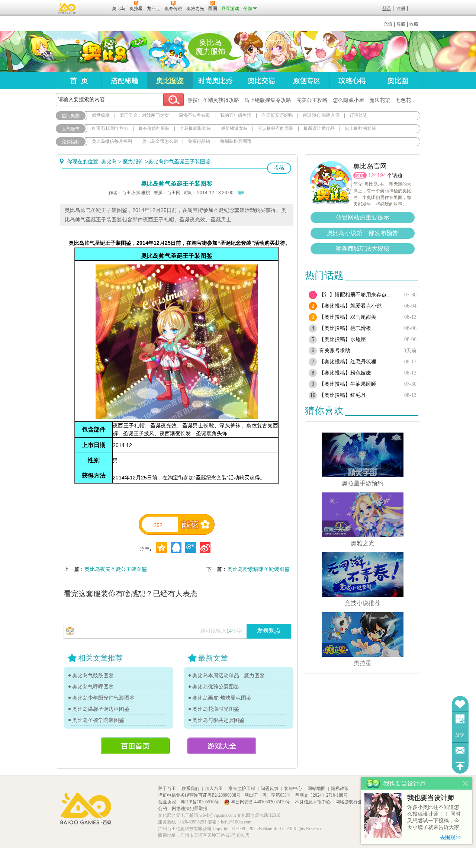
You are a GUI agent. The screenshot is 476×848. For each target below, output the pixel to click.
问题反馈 (460, 750)
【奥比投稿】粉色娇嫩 (345, 373)
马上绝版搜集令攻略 (267, 100)
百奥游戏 (67, 8)
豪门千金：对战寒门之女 (144, 115)
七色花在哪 (408, 100)
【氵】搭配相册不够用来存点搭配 (358, 295)
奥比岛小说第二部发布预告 (362, 233)
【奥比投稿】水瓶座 (342, 339)
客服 (400, 24)
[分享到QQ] (161, 547)
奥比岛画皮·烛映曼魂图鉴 (221, 698)
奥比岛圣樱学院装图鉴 (98, 720)
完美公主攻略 (312, 100)
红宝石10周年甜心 (110, 128)
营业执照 (167, 801)
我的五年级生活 (235, 115)
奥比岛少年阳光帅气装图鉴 (103, 698)
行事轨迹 (358, 115)
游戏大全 (221, 746)
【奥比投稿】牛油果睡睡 (347, 384)
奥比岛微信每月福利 (112, 141)
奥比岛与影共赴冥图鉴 (218, 720)
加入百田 (214, 788)
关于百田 (167, 788)
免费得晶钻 (199, 141)
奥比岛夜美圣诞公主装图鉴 (115, 569)
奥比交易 (261, 80)
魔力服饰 (133, 161)
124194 (377, 175)
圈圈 (360, 175)
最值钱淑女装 (234, 128)
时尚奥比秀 (215, 80)
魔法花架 (379, 100)
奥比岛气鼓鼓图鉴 (93, 675)
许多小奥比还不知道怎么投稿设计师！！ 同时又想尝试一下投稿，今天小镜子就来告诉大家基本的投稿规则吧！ (434, 817)
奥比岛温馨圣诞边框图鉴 (100, 709)
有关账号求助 (334, 350)
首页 (79, 80)
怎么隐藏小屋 (348, 100)
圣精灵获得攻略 (221, 100)
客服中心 (293, 788)
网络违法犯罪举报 (190, 808)
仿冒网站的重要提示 (362, 217)
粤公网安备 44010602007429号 (260, 801)
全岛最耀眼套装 (195, 128)
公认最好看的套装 (275, 128)
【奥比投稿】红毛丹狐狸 (347, 361)
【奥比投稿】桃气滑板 (345, 328)
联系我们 (190, 788)
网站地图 (316, 788)
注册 (400, 8)
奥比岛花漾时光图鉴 (215, 709)
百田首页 (135, 746)
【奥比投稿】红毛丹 (342, 395)
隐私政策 (340, 788)
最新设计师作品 (319, 128)
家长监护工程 (241, 788)
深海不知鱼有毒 (194, 115)
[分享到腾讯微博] (190, 547)
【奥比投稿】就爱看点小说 (350, 306)
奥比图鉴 (170, 80)
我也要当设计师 (430, 798)
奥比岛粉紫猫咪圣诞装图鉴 (258, 569)
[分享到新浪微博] (205, 547)
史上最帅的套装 (360, 128)
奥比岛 (102, 51)
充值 (387, 24)
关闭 (465, 783)
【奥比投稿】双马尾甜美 (347, 317)
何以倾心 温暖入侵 (321, 115)
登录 (386, 8)
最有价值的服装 (154, 128)
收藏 (413, 24)
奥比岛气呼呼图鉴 (93, 687)
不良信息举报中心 (313, 801)
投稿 (279, 168)
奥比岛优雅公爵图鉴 (215, 687)
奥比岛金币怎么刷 (160, 141)
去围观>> (450, 837)
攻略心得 (352, 80)
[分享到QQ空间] (176, 547)
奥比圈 (397, 80)
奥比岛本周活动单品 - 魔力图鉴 (228, 675)
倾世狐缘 (101, 115)
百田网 (95, 8)
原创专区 (306, 80)
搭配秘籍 (124, 80)
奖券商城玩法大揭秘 (362, 248)
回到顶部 (460, 766)
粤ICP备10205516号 (200, 801)
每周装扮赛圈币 (235, 141)
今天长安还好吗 (277, 115)
